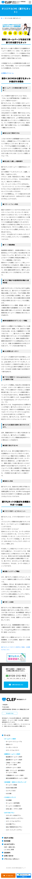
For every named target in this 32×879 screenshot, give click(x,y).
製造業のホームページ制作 (14, 757)
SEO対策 (8, 793)
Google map (9, 713)
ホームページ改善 (11, 785)
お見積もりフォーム (7, 73)
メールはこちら (9, 875)
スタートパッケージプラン (14, 830)
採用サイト (9, 744)
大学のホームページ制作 (13, 767)
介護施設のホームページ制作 (14, 775)
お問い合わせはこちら (17, 684)
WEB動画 (9, 800)
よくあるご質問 (9, 849)
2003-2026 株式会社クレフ (17, 868)
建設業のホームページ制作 (14, 760)
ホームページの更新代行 (13, 806)
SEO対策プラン (10, 824)
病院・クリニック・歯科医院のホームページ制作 (15, 771)
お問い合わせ (8, 856)
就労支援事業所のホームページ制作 (16, 778)
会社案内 (7, 852)
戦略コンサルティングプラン (14, 818)
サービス (7, 735)
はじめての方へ (9, 844)
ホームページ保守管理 (12, 803)
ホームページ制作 (10, 739)
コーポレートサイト (12, 747)
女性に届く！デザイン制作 (14, 809)
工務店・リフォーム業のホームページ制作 (13, 763)
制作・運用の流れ (9, 847)
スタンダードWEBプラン (13, 815)
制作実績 (7, 841)
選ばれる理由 (8, 838)
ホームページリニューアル (14, 741)
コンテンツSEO (10, 790)
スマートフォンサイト (12, 750)
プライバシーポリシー (11, 859)
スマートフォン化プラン (13, 821)
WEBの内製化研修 (11, 788)
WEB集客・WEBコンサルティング (15, 782)
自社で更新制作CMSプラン (14, 827)
